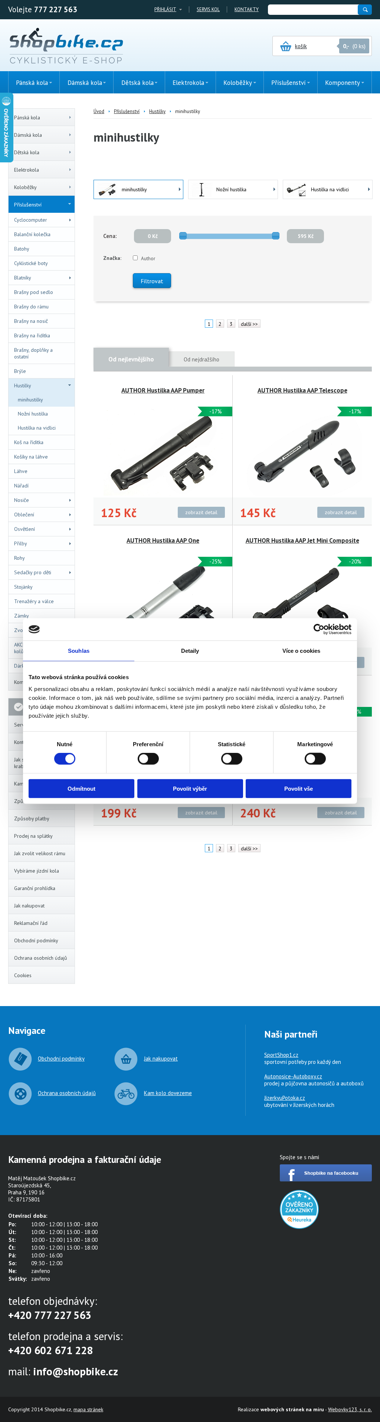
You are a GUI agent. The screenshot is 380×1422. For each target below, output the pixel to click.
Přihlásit (165, 9)
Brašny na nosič (31, 321)
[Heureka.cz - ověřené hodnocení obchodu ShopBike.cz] (299, 1226)
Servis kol (208, 9)
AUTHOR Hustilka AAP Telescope (302, 390)
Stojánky (23, 586)
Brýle (20, 371)
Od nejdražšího (201, 359)
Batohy (21, 248)
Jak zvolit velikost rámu (39, 853)
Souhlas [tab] (78, 651)
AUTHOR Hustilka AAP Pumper (162, 390)
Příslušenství (28, 204)
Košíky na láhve (31, 456)
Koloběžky (25, 187)
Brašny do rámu (31, 306)
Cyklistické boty (31, 263)
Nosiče (21, 500)
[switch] (148, 759)
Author (148, 258)
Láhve (20, 471)
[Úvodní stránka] (66, 46)
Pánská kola (27, 117)
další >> (249, 324)
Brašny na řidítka (32, 335)
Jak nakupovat (29, 905)
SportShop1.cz (281, 1054)
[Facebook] (326, 1179)
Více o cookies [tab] (301, 651)
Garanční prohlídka (34, 888)
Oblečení (24, 514)
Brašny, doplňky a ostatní (33, 353)
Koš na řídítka (28, 442)
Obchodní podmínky (36, 940)
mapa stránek (88, 1409)
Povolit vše (298, 788)
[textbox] (312, 9)
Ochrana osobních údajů (40, 958)
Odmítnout (81, 788)
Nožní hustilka (33, 413)
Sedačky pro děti (32, 572)
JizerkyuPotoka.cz (284, 1097)
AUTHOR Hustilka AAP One (163, 540)
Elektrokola (26, 169)
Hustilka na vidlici (37, 427)
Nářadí (21, 485)
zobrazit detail (201, 512)
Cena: (110, 235)
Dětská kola (26, 152)
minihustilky (30, 399)
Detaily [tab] (190, 651)
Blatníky (22, 277)
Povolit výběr (190, 788)
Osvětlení (24, 529)
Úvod (99, 111)
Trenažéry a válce (34, 601)
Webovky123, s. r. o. (350, 1409)
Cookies (23, 975)
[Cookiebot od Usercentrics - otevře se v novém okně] (318, 629)
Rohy (19, 558)
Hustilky (22, 385)
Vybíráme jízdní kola (36, 870)
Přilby (20, 543)
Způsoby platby (31, 818)
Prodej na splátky (33, 836)
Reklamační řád (31, 923)
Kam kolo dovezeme (168, 1093)
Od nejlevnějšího (131, 359)
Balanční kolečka (32, 234)
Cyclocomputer (30, 219)
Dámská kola (28, 135)
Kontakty (247, 9)
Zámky (21, 615)
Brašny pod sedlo (33, 292)
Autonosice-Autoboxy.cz (293, 1076)
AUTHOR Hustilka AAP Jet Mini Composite (302, 540)
